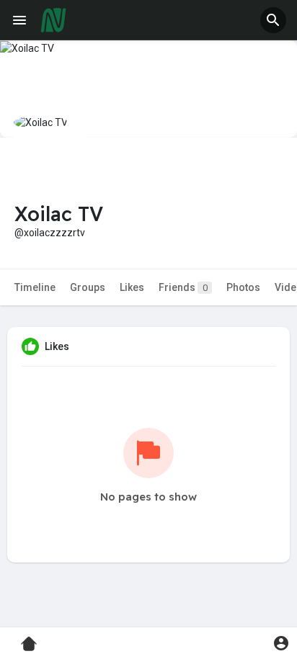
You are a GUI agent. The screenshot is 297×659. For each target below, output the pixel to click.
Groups (87, 287)
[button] (273, 20)
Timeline (35, 287)
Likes (132, 287)
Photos (243, 287)
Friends (183, 287)
